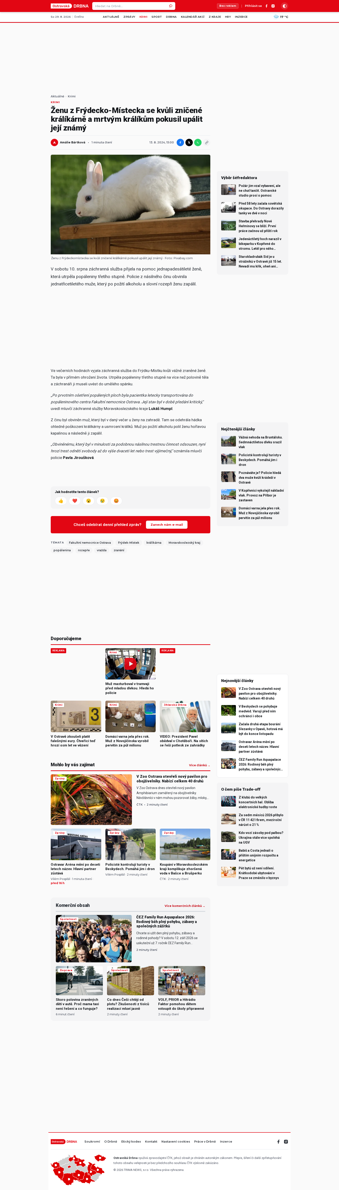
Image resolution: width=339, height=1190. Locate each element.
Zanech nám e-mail (167, 524)
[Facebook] (266, 6)
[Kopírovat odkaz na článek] (206, 142)
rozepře (84, 550)
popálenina (62, 550)
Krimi (143, 16)
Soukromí (92, 1141)
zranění (119, 550)
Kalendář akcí (193, 16)
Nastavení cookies (175, 1141)
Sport (157, 16)
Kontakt (151, 1141)
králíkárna (153, 542)
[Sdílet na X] (189, 142)
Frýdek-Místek (128, 542)
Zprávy (129, 16)
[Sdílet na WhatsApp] (198, 142)
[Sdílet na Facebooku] (180, 142)
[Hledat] (171, 6)
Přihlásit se (253, 6)
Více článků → (199, 765)
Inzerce (241, 16)
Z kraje (215, 16)
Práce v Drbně (205, 1141)
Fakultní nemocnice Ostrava (90, 542)
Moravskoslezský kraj (184, 542)
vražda (102, 550)
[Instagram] (273, 6)
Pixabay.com (183, 258)
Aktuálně (111, 16)
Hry (228, 16)
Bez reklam (227, 5)
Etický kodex (131, 1141)
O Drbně (110, 1141)
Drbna (171, 16)
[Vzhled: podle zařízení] (284, 6)
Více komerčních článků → (185, 906)
